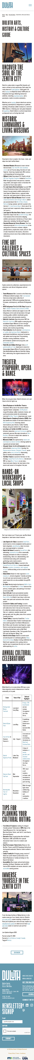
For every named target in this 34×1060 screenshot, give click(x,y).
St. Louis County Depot (14, 206)
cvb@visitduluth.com (8, 998)
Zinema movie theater (9, 450)
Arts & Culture (12, 14)
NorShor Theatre (13, 416)
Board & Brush (7, 597)
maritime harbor (18, 96)
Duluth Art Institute (8, 321)
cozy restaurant (15, 452)
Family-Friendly (21, 938)
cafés (15, 646)
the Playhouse (23, 410)
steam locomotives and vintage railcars (14, 200)
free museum (26, 296)
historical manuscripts (21, 225)
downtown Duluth (16, 332)
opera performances (20, 431)
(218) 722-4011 (6, 996)
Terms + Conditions (21, 1053)
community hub (14, 552)
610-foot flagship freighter (11, 178)
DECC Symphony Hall (8, 422)
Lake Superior (16, 89)
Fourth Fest (6, 737)
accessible (6, 868)
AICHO (27, 308)
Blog (7, 14)
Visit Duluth (14, 1049)
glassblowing (16, 546)
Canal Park (6, 111)
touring (13, 102)
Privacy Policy (11, 1053)
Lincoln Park (23, 550)
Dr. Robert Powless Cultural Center (15, 308)
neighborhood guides (8, 924)
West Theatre (15, 461)
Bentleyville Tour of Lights (6, 792)
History (9, 940)
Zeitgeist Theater (21, 450)
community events (8, 343)
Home (3, 14)
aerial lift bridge (23, 215)
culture (8, 91)
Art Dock (20, 586)
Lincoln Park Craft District (10, 565)
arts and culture (7, 919)
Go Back (17, 953)
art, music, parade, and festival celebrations (26, 755)
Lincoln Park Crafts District (16, 459)
